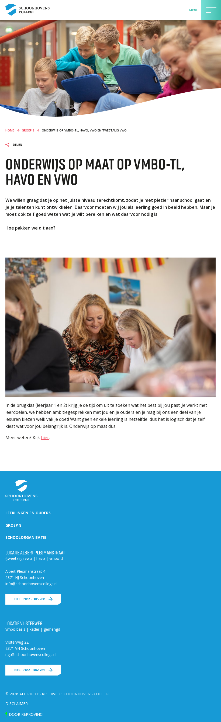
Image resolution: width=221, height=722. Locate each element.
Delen (17, 145)
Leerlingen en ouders (28, 512)
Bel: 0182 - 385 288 (29, 598)
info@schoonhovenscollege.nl (31, 583)
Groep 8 (13, 525)
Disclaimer (16, 703)
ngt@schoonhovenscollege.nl (30, 654)
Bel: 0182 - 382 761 (29, 669)
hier (45, 437)
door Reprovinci (26, 714)
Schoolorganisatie (25, 537)
